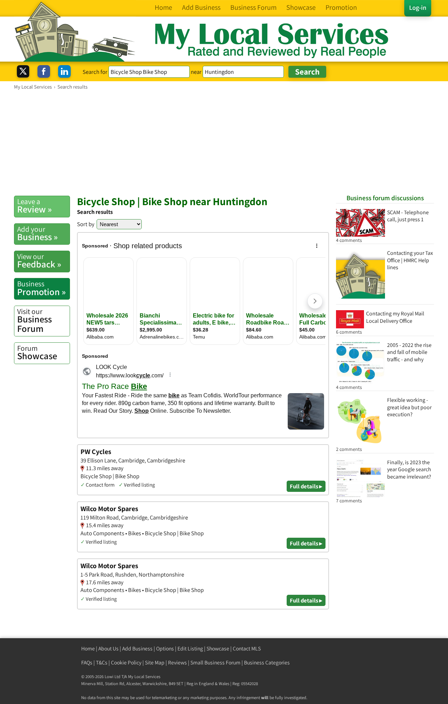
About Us (108, 648)
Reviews (177, 662)
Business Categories (267, 662)
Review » (34, 205)
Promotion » (41, 288)
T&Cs (101, 662)
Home (88, 648)
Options (165, 648)
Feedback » (39, 260)
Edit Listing (190, 648)
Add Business (137, 648)
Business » (37, 233)
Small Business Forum (215, 662)
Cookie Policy (126, 662)
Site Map (154, 662)
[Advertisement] (224, 142)
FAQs (86, 662)
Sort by (85, 224)
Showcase (37, 352)
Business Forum (34, 320)
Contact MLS (247, 648)
